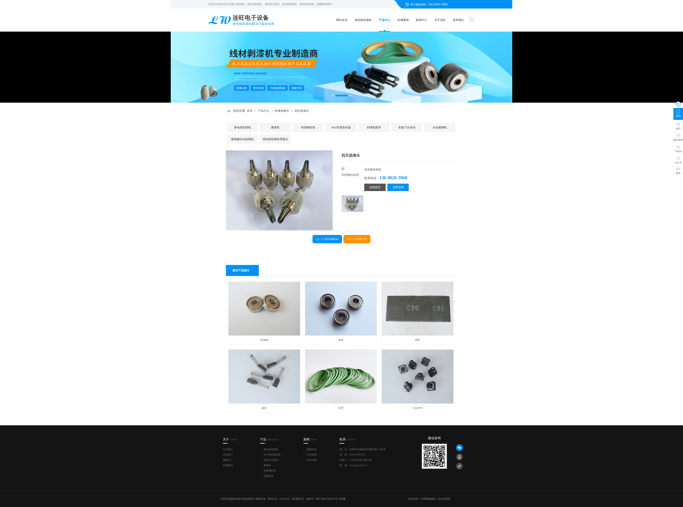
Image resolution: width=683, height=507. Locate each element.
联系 (348, 439)
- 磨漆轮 (265, 465)
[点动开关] (418, 403)
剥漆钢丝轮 (308, 127)
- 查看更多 (267, 476)
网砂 (417, 340)
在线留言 (375, 187)
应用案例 (403, 19)
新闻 (310, 439)
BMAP (272, 499)
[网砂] (418, 335)
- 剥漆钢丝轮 (268, 470)
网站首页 (342, 19)
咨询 (678, 116)
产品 (269, 439)
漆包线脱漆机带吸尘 (275, 139)
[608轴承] (264, 335)
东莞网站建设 (428, 499)
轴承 (340, 340)
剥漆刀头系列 (406, 127)
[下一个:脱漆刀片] (357, 239)
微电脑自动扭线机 (242, 139)
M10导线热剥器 (341, 127)
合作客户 (228, 454)
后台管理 (444, 499)
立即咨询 (398, 187)
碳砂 (264, 408)
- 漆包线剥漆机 (269, 449)
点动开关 (418, 408)
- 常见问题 (310, 460)
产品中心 (384, 19)
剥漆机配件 (282, 110)
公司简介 (228, 449)
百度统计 (298, 499)
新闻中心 (421, 19)
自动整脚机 (440, 127)
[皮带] (341, 403)
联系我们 (458, 19)
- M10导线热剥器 (270, 454)
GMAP (284, 499)
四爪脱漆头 (302, 110)
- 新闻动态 (310, 449)
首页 (250, 110)
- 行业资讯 (310, 454)
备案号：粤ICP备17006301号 (321, 499)
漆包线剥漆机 (363, 19)
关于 (230, 439)
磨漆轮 (275, 127)
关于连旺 (440, 19)
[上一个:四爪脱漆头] (327, 239)
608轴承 (264, 340)
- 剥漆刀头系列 (269, 460)
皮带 (340, 408)
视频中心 (228, 460)
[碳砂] (264, 403)
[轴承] (341, 335)
